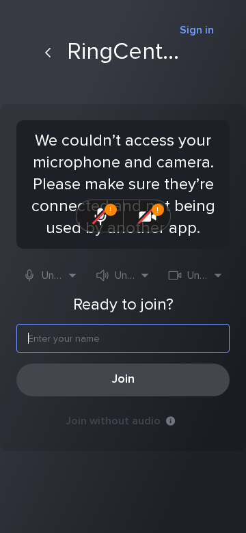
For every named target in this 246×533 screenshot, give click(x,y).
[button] (50, 275)
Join (123, 379)
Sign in (197, 30)
